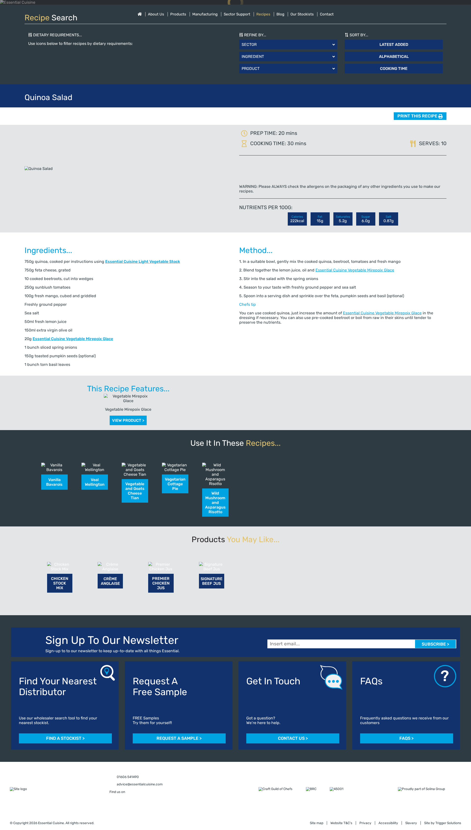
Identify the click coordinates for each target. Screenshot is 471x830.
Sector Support (237, 14)
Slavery (411, 823)
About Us (156, 14)
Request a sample (179, 738)
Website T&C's (341, 823)
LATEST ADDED (393, 44)
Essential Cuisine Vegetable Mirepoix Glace (73, 338)
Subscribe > (435, 644)
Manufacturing (205, 14)
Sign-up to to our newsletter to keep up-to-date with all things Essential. (112, 651)
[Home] (140, 14)
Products (178, 14)
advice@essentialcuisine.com (139, 784)
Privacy (365, 823)
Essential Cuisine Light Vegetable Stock (142, 261)
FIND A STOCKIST (65, 738)
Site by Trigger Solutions (442, 823)
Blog (280, 14)
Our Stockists (302, 14)
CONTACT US (293, 738)
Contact (327, 14)
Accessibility (388, 823)
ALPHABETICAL (394, 56)
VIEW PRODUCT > (128, 420)
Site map (316, 823)
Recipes (263, 14)
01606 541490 (127, 777)
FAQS (406, 738)
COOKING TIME (393, 68)
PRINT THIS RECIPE (417, 116)
